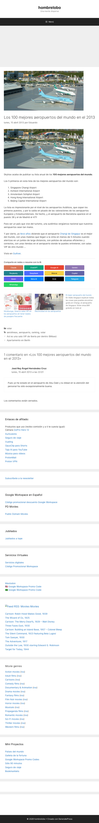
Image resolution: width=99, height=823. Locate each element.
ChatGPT (34, 268)
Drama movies (12, 691)
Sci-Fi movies (12, 719)
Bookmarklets (12, 771)
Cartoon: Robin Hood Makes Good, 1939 (26, 614)
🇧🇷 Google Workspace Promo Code (23, 590)
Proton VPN (11, 461)
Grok (54, 279)
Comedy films (12, 683)
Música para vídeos (15, 453)
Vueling (9, 441)
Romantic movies (14, 715)
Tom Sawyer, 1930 (14, 637)
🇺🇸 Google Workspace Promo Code (23, 586)
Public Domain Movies (16, 514)
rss (22, 671)
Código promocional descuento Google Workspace (31, 502)
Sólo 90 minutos (13, 763)
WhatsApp (13, 285)
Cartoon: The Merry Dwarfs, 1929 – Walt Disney (30, 621)
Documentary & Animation (18, 687)
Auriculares (11, 434)
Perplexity (14, 273)
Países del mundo (14, 751)
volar (9, 328)
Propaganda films (14, 711)
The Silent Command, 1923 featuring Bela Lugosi (30, 633)
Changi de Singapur (70, 233)
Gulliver (17, 253)
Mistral (54, 273)
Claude (13, 268)
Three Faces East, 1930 (17, 625)
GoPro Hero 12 (21, 430)
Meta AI (34, 279)
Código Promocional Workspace (21, 566)
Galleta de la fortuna (16, 755)
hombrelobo (49, 7)
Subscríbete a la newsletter (19, 478)
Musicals (9, 707)
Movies (34, 606)
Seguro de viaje (13, 437)
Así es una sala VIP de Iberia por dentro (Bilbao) (32, 336)
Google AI (54, 268)
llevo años (25, 233)
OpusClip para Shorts (16, 445)
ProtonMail (10, 457)
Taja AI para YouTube (16, 449)
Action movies (12, 671)
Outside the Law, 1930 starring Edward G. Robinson (32, 645)
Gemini (74, 268)
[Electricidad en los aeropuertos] (49, 302)
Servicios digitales (14, 562)
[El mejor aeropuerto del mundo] (81, 301)
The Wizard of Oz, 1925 (17, 618)
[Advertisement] (49, 45)
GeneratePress (65, 819)
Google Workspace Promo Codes (22, 759)
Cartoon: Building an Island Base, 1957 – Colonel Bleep (33, 629)
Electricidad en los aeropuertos (48, 311)
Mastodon (10, 583)
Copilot (75, 273)
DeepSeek (34, 273)
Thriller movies (12, 723)
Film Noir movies (13, 699)
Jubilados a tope (13, 538)
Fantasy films (12, 695)
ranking (35, 332)
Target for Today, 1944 (17, 649)
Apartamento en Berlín (18, 340)
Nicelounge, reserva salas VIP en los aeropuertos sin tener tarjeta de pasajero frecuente (17, 313)
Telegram (74, 279)
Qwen (13, 279)
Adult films (10, 675)
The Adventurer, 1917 (16, 641)
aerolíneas (12, 332)
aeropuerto (24, 332)
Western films (12, 727)
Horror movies (12, 703)
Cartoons (10, 679)
